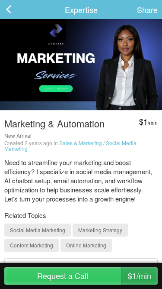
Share (147, 9)
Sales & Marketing (80, 142)
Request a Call (94, 275)
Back (17, 9)
